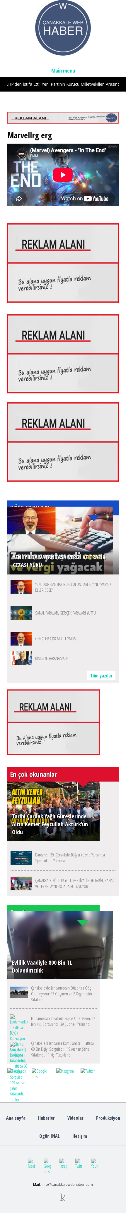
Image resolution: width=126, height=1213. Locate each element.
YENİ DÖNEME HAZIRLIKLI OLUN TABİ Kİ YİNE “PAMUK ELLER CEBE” (73, 587)
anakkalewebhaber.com (73, 1184)
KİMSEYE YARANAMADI (51, 658)
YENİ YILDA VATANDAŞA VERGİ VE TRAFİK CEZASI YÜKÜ (59, 561)
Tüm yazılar (101, 675)
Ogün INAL (49, 1136)
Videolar (75, 1118)
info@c (47, 1184)
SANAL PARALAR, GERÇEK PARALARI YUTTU (65, 613)
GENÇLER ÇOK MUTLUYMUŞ (55, 638)
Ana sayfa (15, 1118)
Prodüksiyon (108, 1118)
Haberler (46, 1118)
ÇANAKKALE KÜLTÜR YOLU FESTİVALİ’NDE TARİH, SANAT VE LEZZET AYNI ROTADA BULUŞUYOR (74, 883)
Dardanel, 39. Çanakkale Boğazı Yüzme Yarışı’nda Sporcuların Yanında (70, 857)
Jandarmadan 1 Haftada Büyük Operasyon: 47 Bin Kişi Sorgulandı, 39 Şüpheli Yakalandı (63, 1021)
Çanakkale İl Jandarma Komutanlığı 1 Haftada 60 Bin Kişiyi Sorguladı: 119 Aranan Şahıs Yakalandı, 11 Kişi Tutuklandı (62, 1049)
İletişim (79, 1136)
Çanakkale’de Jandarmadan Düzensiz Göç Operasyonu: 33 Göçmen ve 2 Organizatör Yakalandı (61, 993)
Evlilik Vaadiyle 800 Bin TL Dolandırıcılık (42, 966)
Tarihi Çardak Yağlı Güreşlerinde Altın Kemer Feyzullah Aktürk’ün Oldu (50, 824)
